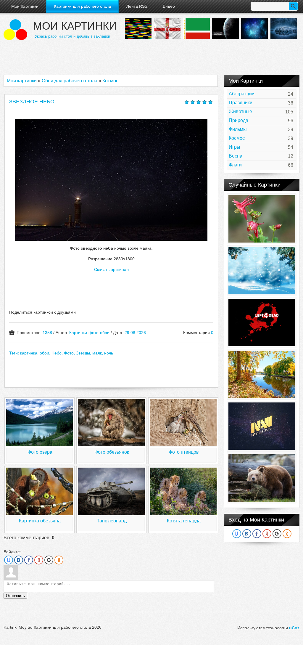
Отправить (15, 595)
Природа (238, 120)
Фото (69, 353)
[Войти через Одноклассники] (58, 560)
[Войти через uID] (8, 560)
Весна (235, 155)
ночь (108, 353)
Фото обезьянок (111, 452)
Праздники (240, 102)
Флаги (235, 164)
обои (44, 353)
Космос (110, 80)
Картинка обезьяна (40, 520)
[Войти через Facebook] (28, 560)
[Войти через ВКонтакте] (18, 560)
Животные (240, 111)
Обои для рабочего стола (69, 80)
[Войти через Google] (48, 560)
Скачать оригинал (111, 269)
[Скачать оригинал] (111, 239)
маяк (97, 353)
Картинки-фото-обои (89, 332)
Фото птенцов (184, 452)
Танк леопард (112, 520)
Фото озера (40, 452)
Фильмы (238, 129)
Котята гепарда (184, 520)
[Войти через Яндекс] (38, 560)
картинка (28, 353)
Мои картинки (75, 26)
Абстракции (241, 93)
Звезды (83, 353)
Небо (56, 353)
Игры (234, 147)
